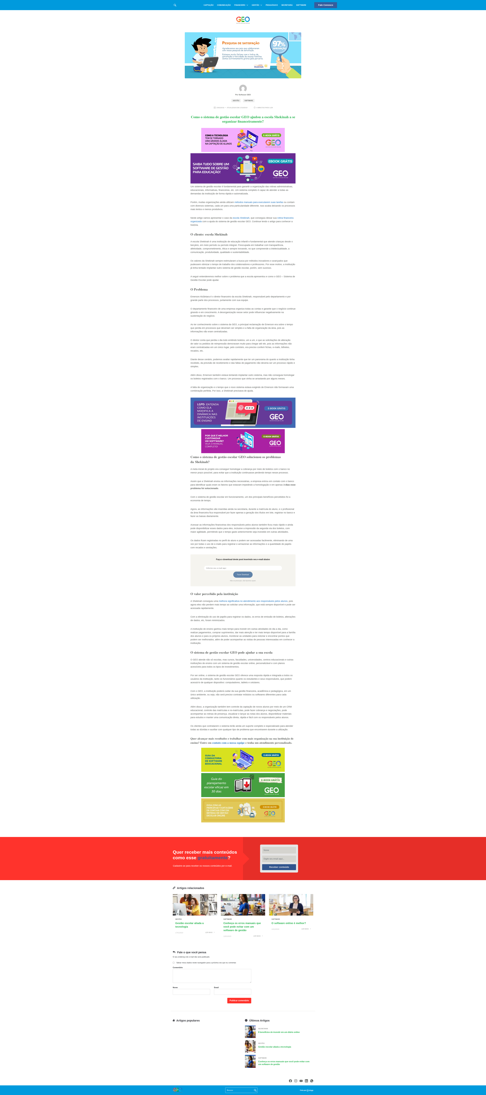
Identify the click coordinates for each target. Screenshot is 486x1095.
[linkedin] (306, 1081)
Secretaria (287, 5)
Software (301, 5)
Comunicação (224, 5)
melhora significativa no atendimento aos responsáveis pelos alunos (253, 601)
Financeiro (239, 5)
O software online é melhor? (288, 923)
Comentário (178, 967)
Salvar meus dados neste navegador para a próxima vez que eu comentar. (206, 963)
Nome (175, 987)
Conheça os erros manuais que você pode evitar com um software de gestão (242, 927)
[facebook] (290, 1081)
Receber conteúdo (279, 867)
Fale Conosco (325, 5)
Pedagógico (272, 5)
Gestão (255, 5)
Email (216, 987)
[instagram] (295, 1081)
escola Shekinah (241, 218)
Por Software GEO (243, 95)
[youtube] (301, 1081)
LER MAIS (209, 932)
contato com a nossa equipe (228, 743)
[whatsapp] (311, 1081)
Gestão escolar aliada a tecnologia (274, 1047)
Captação (209, 5)
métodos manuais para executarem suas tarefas (259, 202)
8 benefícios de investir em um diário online (279, 1032)
